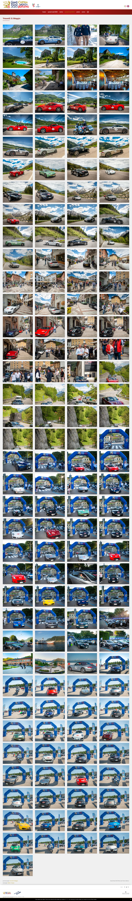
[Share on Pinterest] (128, 887)
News (83, 12)
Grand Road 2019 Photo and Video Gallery (119, 880)
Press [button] (78, 12)
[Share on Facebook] (125, 887)
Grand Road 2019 (69, 12)
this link (67, 899)
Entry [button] (61, 12)
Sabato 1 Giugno (11, 882)
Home (44, 12)
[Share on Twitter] (127, 887)
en (128, 6)
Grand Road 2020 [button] (52, 12)
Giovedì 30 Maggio (14, 880)
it (125, 6)
